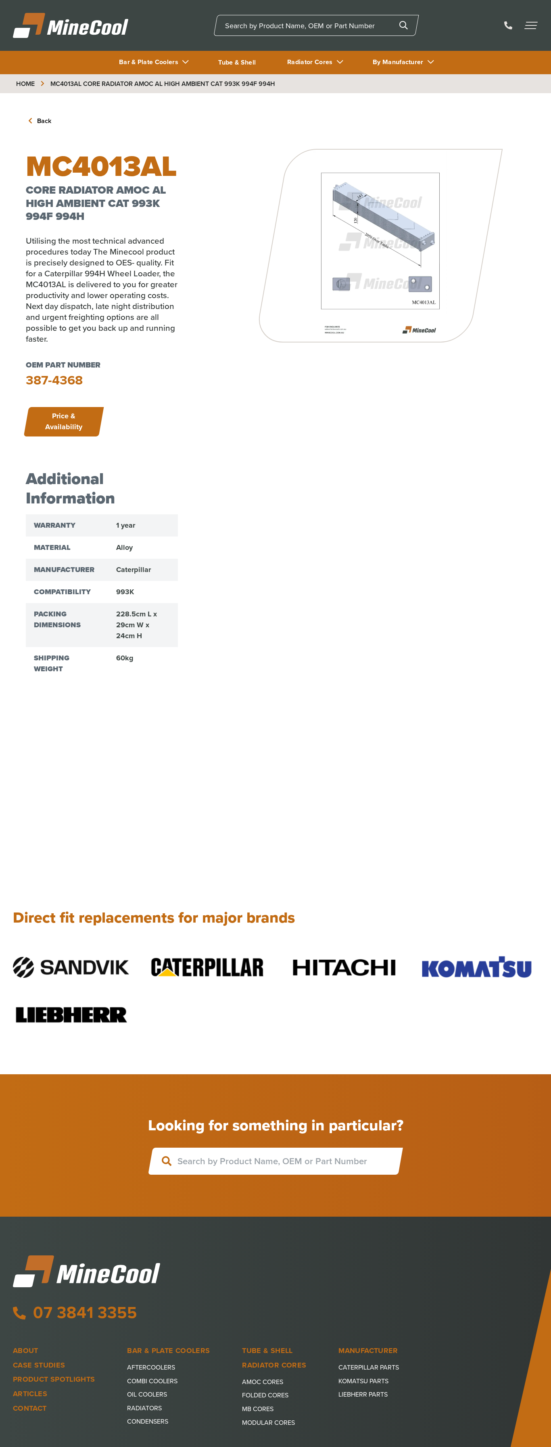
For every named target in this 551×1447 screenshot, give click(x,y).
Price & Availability (63, 421)
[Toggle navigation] (531, 25)
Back (43, 120)
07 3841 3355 (83, 1312)
